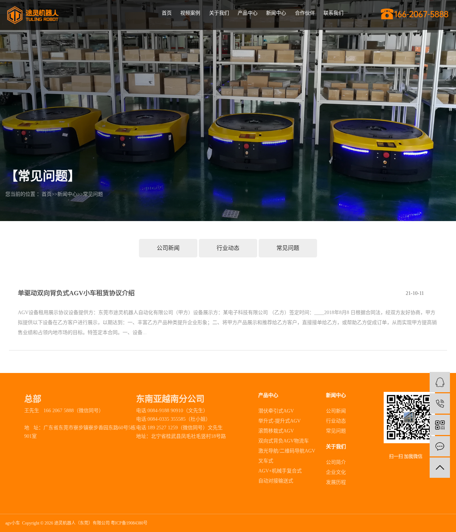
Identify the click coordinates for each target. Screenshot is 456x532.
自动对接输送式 (275, 481)
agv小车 (12, 523)
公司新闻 (168, 248)
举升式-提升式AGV (279, 421)
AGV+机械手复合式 (280, 471)
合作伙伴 (305, 13)
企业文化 (336, 472)
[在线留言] (440, 446)
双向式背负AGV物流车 (283, 441)
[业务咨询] (440, 382)
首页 (167, 13)
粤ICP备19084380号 (129, 523)
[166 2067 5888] (440, 403)
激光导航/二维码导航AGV (286, 451)
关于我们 (219, 13)
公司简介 (336, 462)
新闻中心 (276, 13)
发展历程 (336, 482)
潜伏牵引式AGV (276, 411)
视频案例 (190, 13)
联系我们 (333, 13)
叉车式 (265, 461)
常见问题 (93, 194)
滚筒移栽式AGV (276, 431)
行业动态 (228, 248)
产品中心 (248, 13)
